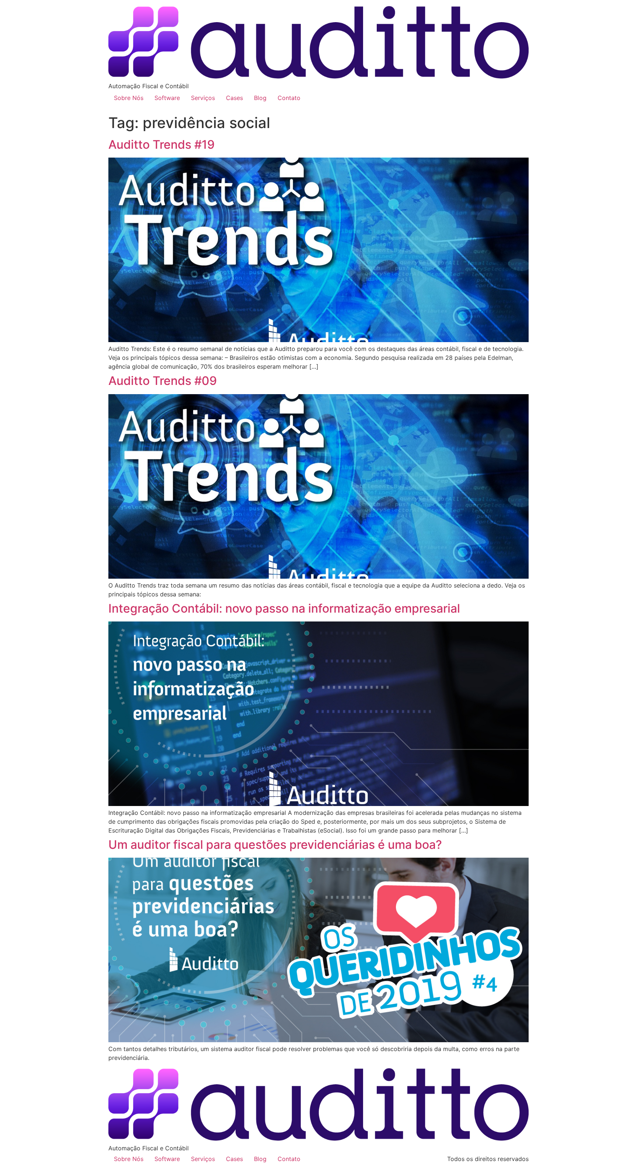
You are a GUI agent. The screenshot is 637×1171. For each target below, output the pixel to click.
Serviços (203, 97)
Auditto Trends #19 (161, 144)
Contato (289, 97)
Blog (260, 97)
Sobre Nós (128, 97)
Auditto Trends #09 (162, 380)
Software (167, 97)
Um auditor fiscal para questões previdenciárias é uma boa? (275, 844)
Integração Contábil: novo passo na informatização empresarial (284, 608)
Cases (234, 97)
